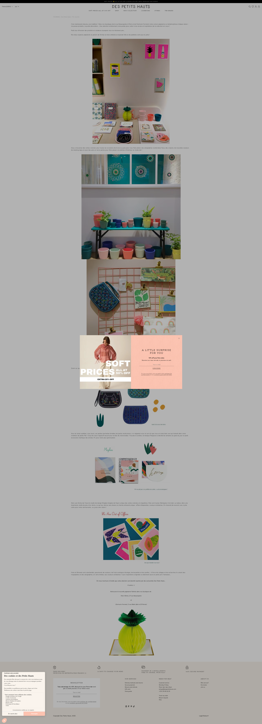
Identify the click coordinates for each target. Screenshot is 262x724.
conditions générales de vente (163, 375)
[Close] (179, 338)
